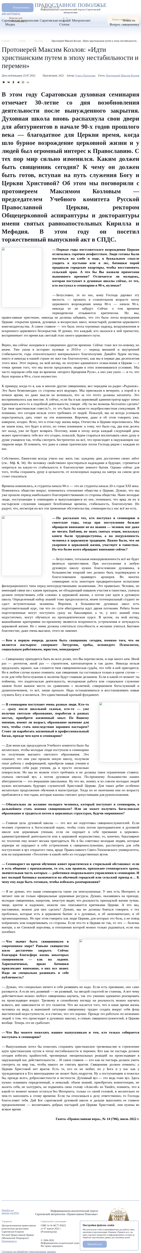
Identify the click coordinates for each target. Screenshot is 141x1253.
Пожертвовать (21, 7)
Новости (129, 20)
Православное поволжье (70, 7)
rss (137, 1212)
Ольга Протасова (85, 75)
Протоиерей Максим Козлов (122, 75)
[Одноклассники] (13, 82)
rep (119, 1212)
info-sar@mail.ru (11, 13)
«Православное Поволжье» (118, 1217)
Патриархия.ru (9, 1241)
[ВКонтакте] (9, 82)
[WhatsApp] (23, 82)
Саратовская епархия (55, 20)
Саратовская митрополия (20, 20)
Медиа (10, 24)
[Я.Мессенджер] (4, 82)
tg (125, 1212)
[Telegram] (18, 82)
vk (131, 1212)
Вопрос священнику (124, 24)
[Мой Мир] (28, 82)
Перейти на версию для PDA (10, 1211)
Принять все (95, 1244)
